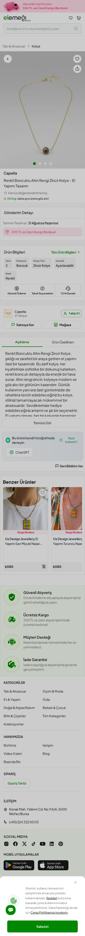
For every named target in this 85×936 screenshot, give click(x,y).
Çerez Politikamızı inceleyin (49, 912)
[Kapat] (75, 883)
